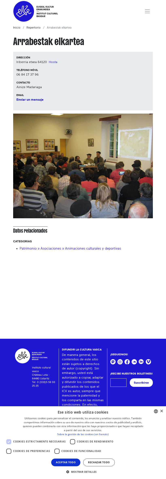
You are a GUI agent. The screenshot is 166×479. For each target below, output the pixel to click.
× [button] (161, 411)
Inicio (16, 27)
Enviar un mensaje (30, 99)
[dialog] (83, 442)
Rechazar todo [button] (99, 462)
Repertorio (34, 27)
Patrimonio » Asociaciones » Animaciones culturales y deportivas (70, 248)
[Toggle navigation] (147, 11)
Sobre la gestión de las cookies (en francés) (83, 434)
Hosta (53, 62)
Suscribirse (141, 382)
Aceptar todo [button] (66, 462)
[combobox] (156, 411)
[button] (83, 471)
